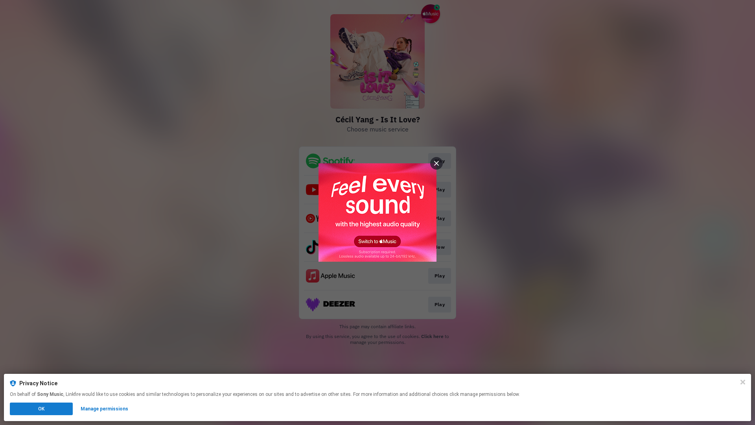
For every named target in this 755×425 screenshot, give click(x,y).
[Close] (743, 382)
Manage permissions (104, 409)
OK (41, 409)
